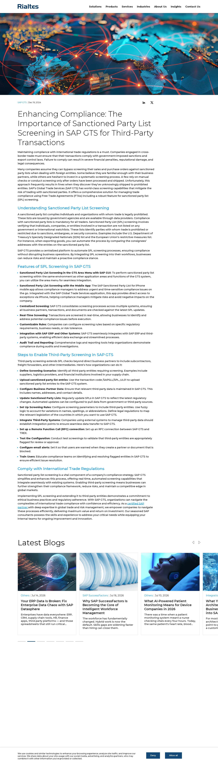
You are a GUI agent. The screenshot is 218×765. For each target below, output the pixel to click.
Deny (153, 755)
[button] (22, 641)
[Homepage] (32, 6)
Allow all (173, 755)
